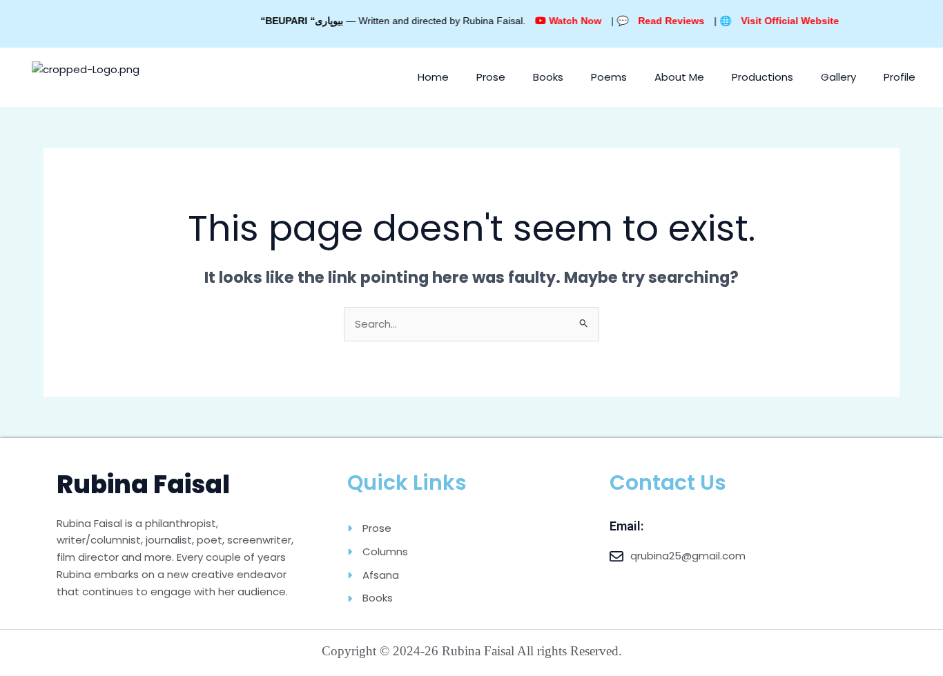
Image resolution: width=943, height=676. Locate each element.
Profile (899, 77)
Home (433, 77)
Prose (490, 77)
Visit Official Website (774, 20)
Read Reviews (656, 20)
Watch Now (559, 20)
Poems (609, 77)
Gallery (838, 77)
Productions (762, 77)
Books (548, 77)
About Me (679, 77)
